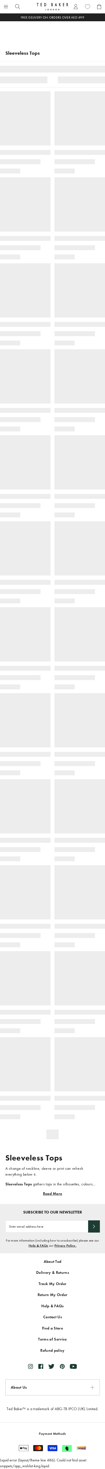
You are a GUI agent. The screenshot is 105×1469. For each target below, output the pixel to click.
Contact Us (52, 1317)
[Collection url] (52, 32)
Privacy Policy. (65, 1246)
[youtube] (73, 1366)
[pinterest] (62, 1366)
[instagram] (30, 1366)
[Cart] (99, 6)
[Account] (76, 6)
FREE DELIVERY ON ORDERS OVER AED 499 (52, 17)
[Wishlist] (87, 6)
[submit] (94, 1226)
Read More (52, 1193)
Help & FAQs (38, 1246)
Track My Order (52, 1283)
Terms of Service (52, 1339)
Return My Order (53, 1294)
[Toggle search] (17, 6)
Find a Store (52, 1328)
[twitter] (51, 1366)
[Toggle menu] (6, 6)
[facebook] (40, 1366)
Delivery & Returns (52, 1272)
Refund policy (52, 1350)
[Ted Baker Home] (52, 6)
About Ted (53, 1261)
